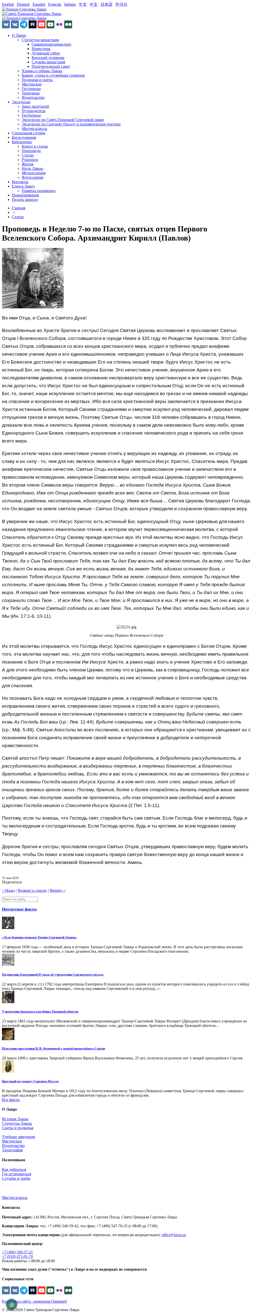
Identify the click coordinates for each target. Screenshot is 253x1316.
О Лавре (19, 35)
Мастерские (32, 84)
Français (54, 4)
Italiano (70, 4)
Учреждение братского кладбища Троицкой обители (40, 1011)
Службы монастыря (48, 62)
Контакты (20, 182)
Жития (27, 164)
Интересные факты (19, 909)
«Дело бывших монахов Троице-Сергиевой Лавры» (39, 937)
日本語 (106, 4)
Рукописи (30, 160)
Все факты (11, 1100)
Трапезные (31, 93)
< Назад (8, 890)
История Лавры (15, 1119)
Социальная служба (28, 133)
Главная (18, 208)
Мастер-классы (34, 128)
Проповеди (31, 151)
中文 (83, 4)
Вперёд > (57, 890)
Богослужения (24, 137)
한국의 (121, 4)
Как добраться (14, 1169)
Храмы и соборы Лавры (42, 71)
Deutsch (23, 4)
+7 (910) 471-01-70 (17, 1256)
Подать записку (25, 199)
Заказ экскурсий (35, 106)
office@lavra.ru (174, 1235)
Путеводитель (33, 111)
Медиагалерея (33, 173)
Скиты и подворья (17, 1128)
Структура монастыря (40, 40)
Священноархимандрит (51, 44)
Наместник (41, 49)
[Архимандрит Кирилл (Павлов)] (33, 307)
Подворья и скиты (37, 80)
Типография (12, 1150)
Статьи (28, 155)
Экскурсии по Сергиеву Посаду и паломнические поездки (71, 124)
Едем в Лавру (23, 186)
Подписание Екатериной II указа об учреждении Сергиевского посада (53, 974)
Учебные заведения (18, 1137)
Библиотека (22, 142)
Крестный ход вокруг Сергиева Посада (30, 1081)
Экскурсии (21, 102)
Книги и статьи (35, 146)
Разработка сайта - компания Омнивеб (34, 1301)
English (8, 4)
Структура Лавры (17, 1123)
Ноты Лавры (32, 168)
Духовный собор (46, 53)
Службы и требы (16, 1178)
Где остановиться (16, 1174)
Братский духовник (48, 57)
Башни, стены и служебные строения (53, 75)
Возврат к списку (32, 890)
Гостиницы (31, 89)
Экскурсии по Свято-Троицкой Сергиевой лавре (63, 120)
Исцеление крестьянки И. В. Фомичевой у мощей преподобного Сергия (53, 1048)
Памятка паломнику (39, 191)
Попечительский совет (51, 66)
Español (39, 4)
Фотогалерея (32, 177)
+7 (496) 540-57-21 (17, 1252)
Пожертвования (25, 195)
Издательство (33, 97)
